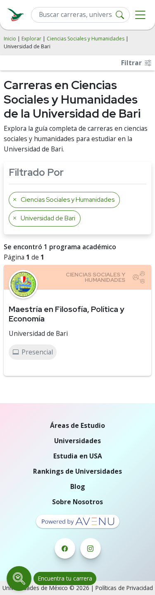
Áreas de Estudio (77, 425)
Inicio (10, 38)
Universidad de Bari (38, 333)
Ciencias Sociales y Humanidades (85, 38)
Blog (77, 486)
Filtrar (132, 62)
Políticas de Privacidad (124, 588)
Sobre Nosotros (77, 501)
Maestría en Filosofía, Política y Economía (66, 314)
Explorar (31, 38)
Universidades (77, 440)
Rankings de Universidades (77, 471)
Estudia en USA (77, 455)
